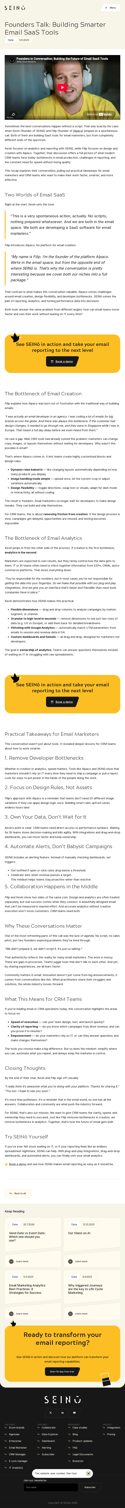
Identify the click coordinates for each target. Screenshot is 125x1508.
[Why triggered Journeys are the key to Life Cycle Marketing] (92, 1295)
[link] (62, 361)
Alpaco (77, 130)
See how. (71, 1473)
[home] (15, 7)
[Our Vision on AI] (92, 1242)
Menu (113, 7)
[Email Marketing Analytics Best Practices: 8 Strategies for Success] (33, 1295)
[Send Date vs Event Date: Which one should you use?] (33, 1242)
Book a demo (17, 1164)
